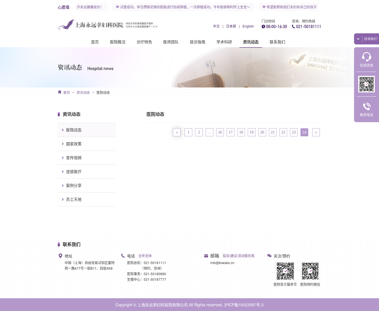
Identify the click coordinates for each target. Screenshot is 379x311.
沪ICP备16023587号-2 (244, 304)
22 (283, 132)
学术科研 (224, 41)
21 (273, 132)
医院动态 (103, 92)
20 (262, 132)
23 (294, 132)
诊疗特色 (144, 41)
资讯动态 (251, 41)
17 (231, 132)
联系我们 (277, 41)
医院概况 (117, 41)
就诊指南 (197, 41)
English (248, 26)
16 (220, 132)
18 (241, 132)
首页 (95, 41)
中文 (216, 26)
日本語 (231, 26)
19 (252, 132)
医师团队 (171, 41)
